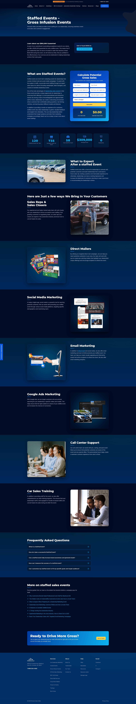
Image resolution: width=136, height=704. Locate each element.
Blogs (97, 5)
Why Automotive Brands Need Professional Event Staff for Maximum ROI (50, 596)
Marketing (48, 5)
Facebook (98, 662)
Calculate (89, 104)
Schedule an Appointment (1, 352)
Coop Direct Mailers (55, 681)
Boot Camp (53, 691)
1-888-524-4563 (104, 1)
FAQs (82, 662)
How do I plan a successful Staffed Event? (42, 552)
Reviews (84, 5)
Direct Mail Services (55, 678)
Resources (90, 5)
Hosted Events (53, 665)
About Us (41, 5)
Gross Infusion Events (55, 669)
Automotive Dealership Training (72, 5)
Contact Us (105, 5)
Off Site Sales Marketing (56, 672)
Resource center (85, 672)
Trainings (52, 688)
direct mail (81, 351)
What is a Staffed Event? (37, 546)
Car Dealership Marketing (56, 662)
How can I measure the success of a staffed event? (45, 563)
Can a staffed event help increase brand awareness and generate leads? (52, 557)
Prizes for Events (54, 685)
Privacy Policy (105, 701)
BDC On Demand (58, 5)
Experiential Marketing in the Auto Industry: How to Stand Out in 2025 (49, 613)
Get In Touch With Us (84, 49)
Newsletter (83, 665)
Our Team (67, 669)
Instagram (98, 669)
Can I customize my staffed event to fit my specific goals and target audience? (54, 568)
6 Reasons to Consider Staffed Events (40, 607)
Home (36, 5)
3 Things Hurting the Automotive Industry (41, 610)
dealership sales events (52, 91)
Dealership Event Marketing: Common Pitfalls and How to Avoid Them (49, 604)
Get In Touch (101, 638)
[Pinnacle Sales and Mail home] (30, 5)
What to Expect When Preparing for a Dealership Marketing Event (48, 601)
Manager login (84, 675)
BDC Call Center (54, 675)
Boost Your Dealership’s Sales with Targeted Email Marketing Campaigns (50, 616)
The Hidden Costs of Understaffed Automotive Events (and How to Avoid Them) (52, 599)
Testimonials (68, 665)
